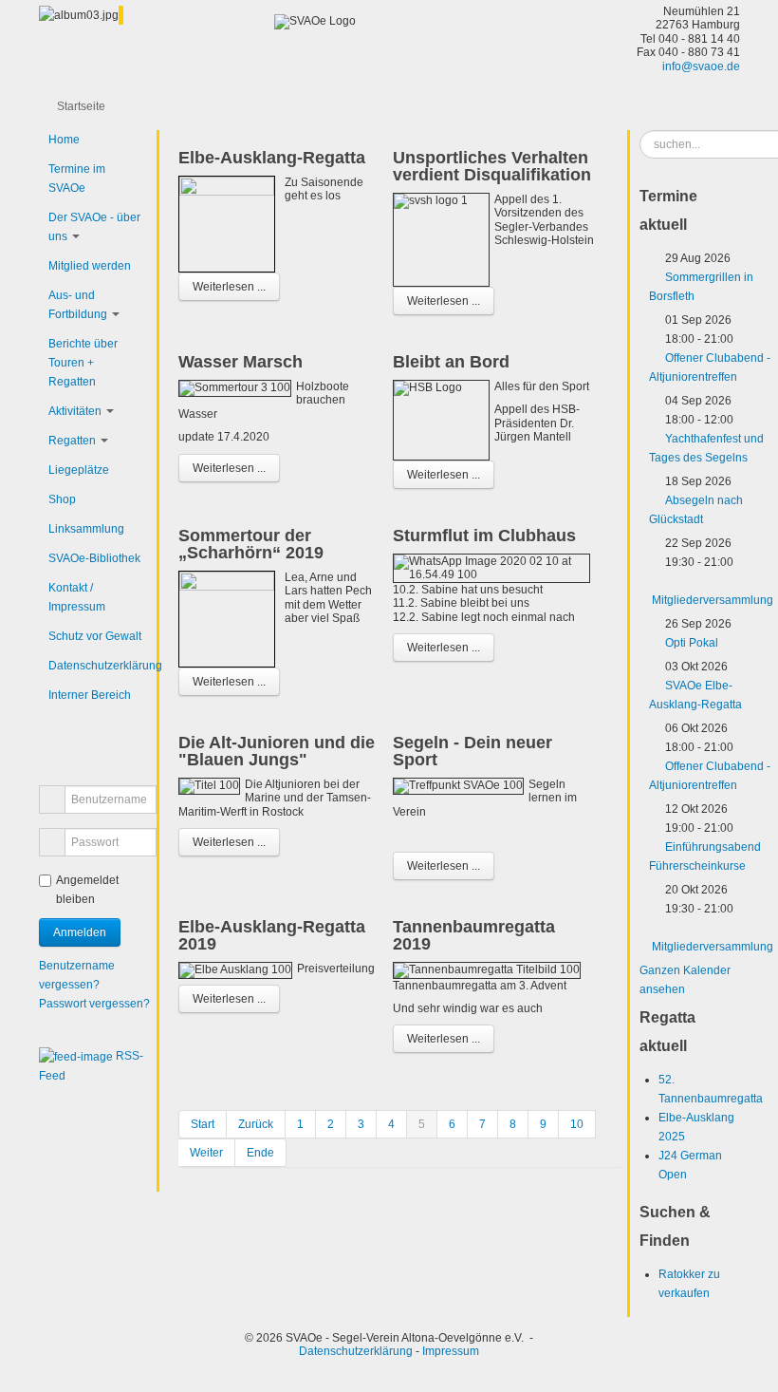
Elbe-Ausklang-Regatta (271, 157)
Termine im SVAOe (76, 178)
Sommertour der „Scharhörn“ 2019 (251, 544)
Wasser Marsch (240, 361)
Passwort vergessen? (94, 1003)
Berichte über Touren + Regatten (83, 362)
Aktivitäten (75, 411)
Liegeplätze (78, 470)
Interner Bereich (89, 695)
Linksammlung (86, 529)
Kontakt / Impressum (76, 597)
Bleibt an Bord (451, 361)
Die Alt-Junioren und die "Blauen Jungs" (276, 751)
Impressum (450, 1351)
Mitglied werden (89, 266)
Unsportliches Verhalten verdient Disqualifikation (492, 166)
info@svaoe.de (701, 66)
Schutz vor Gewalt (94, 636)
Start (202, 1124)
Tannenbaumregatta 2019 (474, 935)
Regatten (72, 440)
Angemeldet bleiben (87, 890)
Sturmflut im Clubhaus (484, 535)
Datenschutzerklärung (97, 665)
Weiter (206, 1152)
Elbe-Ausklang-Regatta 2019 (271, 935)
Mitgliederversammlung (712, 600)
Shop (62, 499)
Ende (260, 1152)
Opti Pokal (691, 642)
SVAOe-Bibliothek (94, 558)
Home (64, 139)
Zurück (255, 1124)
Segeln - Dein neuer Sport (472, 751)
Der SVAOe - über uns (94, 227)
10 (577, 1124)
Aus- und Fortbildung (77, 305)
